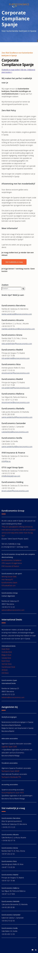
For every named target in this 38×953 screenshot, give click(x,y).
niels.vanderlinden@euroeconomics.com (17, 343)
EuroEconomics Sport (9, 582)
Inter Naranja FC (7, 579)
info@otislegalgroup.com (11, 476)
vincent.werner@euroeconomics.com (16, 373)
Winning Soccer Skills (9, 576)
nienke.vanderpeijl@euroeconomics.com (17, 314)
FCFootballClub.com (9, 585)
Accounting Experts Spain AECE (13, 792)
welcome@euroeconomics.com (13, 610)
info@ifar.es (6, 461)
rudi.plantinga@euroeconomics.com (15, 432)
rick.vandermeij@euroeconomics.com (16, 358)
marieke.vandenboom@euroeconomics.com (18, 329)
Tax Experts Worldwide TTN (11, 777)
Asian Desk (6, 649)
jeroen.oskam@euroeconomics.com (15, 491)
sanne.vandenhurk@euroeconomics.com (17, 417)
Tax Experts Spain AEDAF (10, 771)
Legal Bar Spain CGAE (9, 747)
